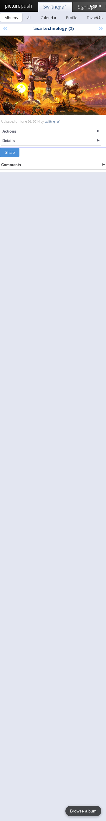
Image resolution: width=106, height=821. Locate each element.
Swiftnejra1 (55, 6)
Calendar (49, 17)
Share (10, 152)
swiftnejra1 (53, 121)
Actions (9, 131)
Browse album (83, 811)
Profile (71, 17)
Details (8, 140)
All (29, 17)
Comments (11, 165)
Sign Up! (86, 6)
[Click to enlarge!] (53, 75)
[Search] (98, 17)
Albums (11, 17)
